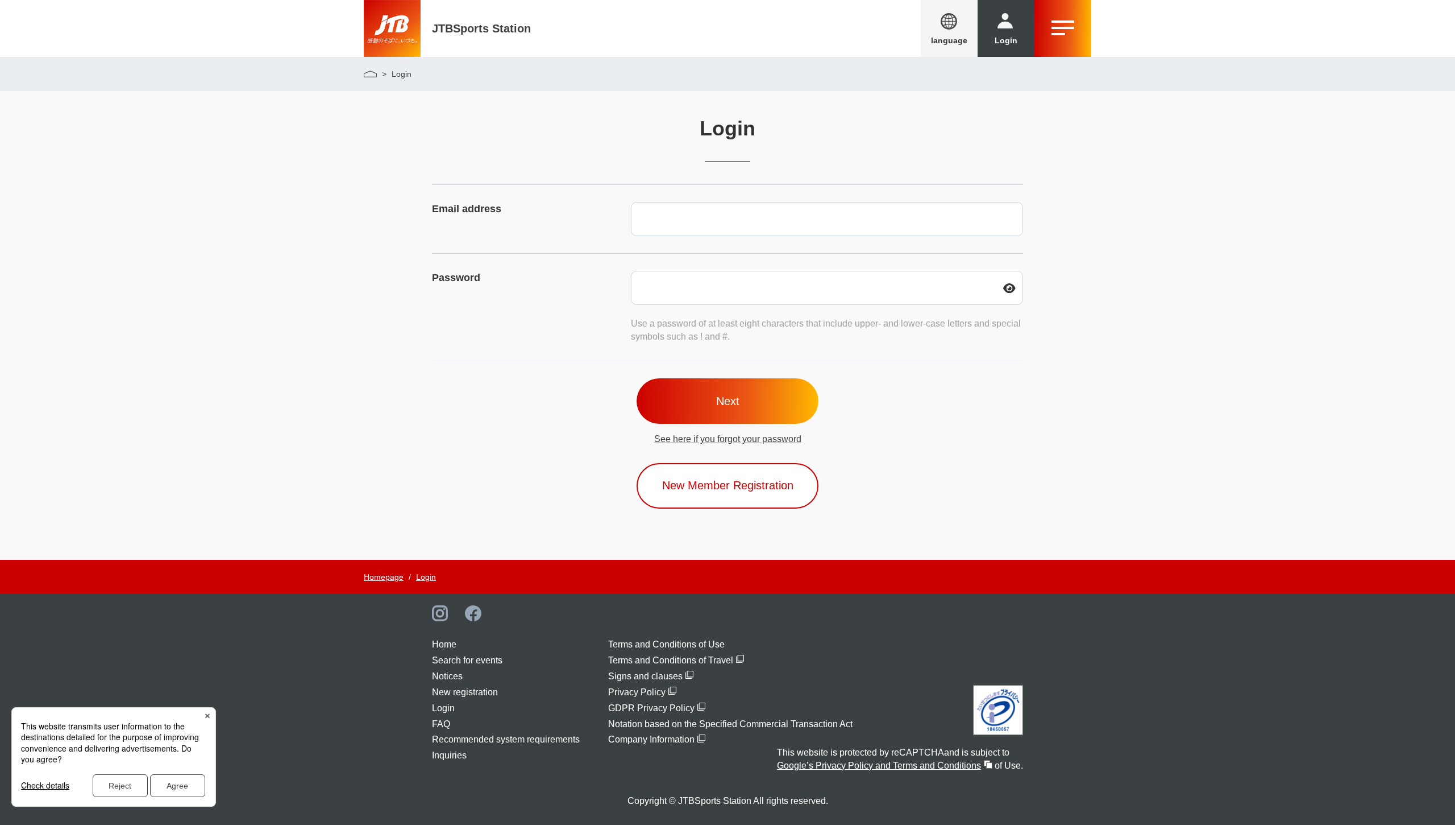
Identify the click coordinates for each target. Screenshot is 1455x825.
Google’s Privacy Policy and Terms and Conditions (879, 765)
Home (444, 644)
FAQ (441, 724)
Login (426, 576)
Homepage (384, 576)
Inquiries (449, 755)
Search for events (467, 660)
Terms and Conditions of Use (666, 644)
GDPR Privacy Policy (651, 708)
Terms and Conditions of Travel (670, 660)
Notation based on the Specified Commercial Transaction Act (730, 724)
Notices (447, 676)
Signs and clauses (645, 676)
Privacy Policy (637, 692)
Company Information (651, 739)
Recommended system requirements (506, 739)
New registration (465, 692)
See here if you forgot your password (727, 439)
